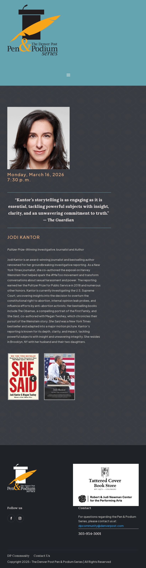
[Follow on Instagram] (20, 518)
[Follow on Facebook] (11, 518)
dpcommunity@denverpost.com (101, 526)
